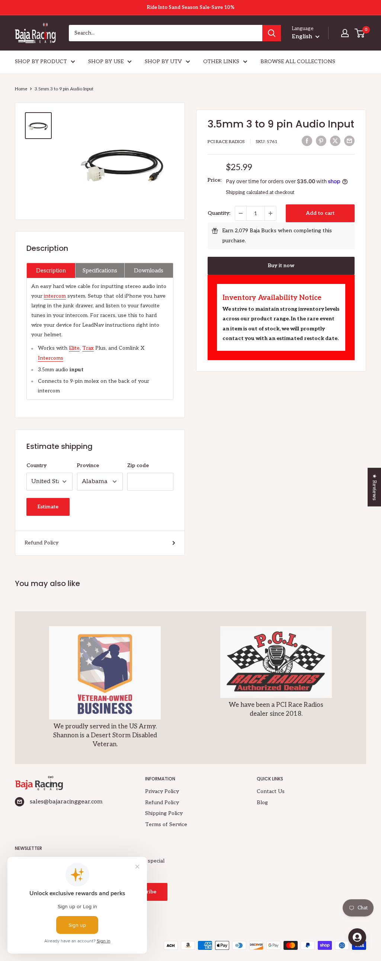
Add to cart (320, 213)
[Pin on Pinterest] (321, 141)
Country (36, 465)
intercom (55, 296)
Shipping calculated (247, 192)
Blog (262, 802)
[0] (360, 33)
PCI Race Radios (226, 142)
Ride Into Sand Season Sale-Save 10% (190, 7)
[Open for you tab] (357, 937)
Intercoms (50, 358)
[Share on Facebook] (307, 141)
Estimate (48, 507)
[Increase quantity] (270, 213)
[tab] (51, 270)
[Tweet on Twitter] (335, 141)
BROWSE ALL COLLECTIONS (297, 61)
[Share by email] (349, 141)
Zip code (138, 465)
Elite (74, 348)
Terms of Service (166, 824)
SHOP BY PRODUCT (41, 61)
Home (21, 89)
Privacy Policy (162, 791)
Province (88, 465)
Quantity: (219, 213)
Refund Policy (41, 543)
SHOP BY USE (106, 61)
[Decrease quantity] (240, 213)
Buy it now (281, 265)
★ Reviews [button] (374, 487)
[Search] (271, 33)
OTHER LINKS (221, 61)
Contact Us (271, 791)
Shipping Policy (164, 813)
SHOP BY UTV (163, 61)
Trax (88, 348)
